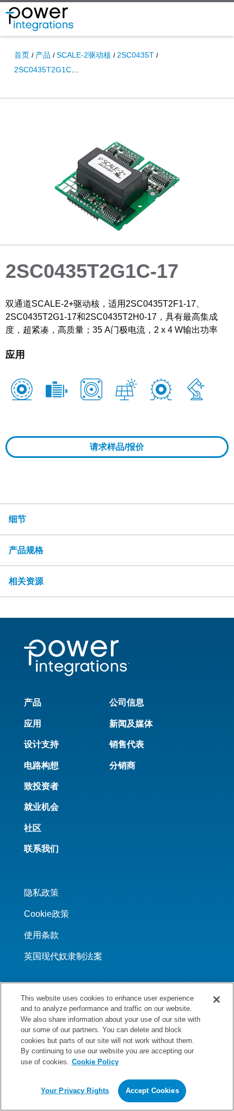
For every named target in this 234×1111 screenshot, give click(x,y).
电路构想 (41, 765)
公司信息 (126, 702)
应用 (32, 723)
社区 (32, 828)
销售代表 (126, 744)
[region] (117, 1046)
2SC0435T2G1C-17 (48, 69)
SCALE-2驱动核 (84, 55)
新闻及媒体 (131, 723)
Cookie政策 (46, 913)
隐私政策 (41, 892)
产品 (43, 55)
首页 (21, 55)
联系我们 (41, 848)
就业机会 (41, 806)
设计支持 (41, 744)
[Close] (217, 999)
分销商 (122, 765)
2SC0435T (135, 55)
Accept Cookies (152, 1091)
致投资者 (41, 786)
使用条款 (41, 935)
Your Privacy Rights (75, 1091)
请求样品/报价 (117, 446)
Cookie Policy (95, 1062)
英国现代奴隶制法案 (63, 956)
